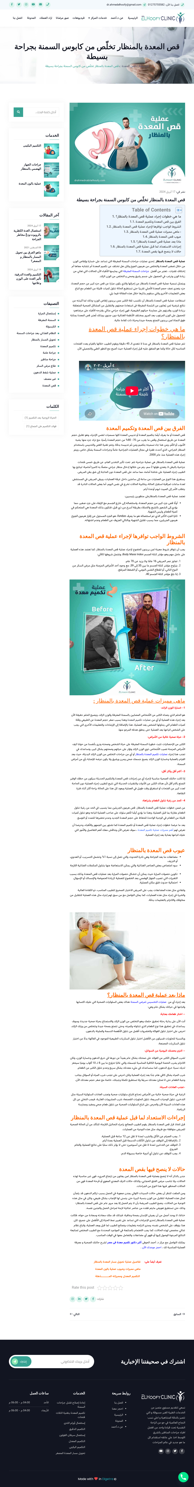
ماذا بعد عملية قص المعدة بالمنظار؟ (158, 241)
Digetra (107, 1479)
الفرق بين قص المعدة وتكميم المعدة (158, 221)
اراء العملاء (46, 18)
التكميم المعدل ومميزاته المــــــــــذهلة (117, 1276)
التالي (76, 1314)
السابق (178, 1314)
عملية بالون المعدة (30, 183)
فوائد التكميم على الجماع (41, 426)
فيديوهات (78, 18)
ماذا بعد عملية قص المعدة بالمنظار (147, 994)
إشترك (23, 1361)
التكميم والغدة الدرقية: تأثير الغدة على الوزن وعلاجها (27, 279)
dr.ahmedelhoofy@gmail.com (124, 5)
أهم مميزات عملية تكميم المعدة (155, 830)
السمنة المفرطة (47, 320)
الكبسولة (51, 327)
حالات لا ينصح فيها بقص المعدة (161, 251)
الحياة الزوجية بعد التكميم (40, 418)
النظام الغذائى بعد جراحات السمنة (36, 333)
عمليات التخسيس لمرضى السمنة (149, 1002)
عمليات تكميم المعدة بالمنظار (151, 754)
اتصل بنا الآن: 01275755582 (163, 5)
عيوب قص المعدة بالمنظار (165, 236)
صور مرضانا (62, 18)
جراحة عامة (49, 353)
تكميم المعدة (100, 266)
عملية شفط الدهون (45, 373)
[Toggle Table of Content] (177, 210)
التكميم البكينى (32, 145)
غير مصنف (50, 379)
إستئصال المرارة (47, 314)
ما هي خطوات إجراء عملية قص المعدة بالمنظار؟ (148, 216)
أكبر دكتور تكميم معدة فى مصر (124, 1242)
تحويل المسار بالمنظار (43, 340)
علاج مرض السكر (46, 366)
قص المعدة (129, 66)
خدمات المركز (99, 18)
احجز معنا (117, 1409)
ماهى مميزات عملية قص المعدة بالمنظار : (155, 231)
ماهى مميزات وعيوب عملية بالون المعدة (118, 1269)
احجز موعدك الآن (152, 1247)
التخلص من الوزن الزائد (112, 276)
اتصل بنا (17, 18)
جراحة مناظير (48, 360)
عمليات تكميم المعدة (139, 720)
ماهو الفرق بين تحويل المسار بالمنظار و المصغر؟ (28, 257)
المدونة (31, 18)
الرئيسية (133, 18)
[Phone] (183, 1477)
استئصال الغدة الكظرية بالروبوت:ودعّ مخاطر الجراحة (27, 235)
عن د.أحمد (117, 18)
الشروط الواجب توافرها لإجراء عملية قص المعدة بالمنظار (146, 226)
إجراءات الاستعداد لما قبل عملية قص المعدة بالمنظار (148, 246)
